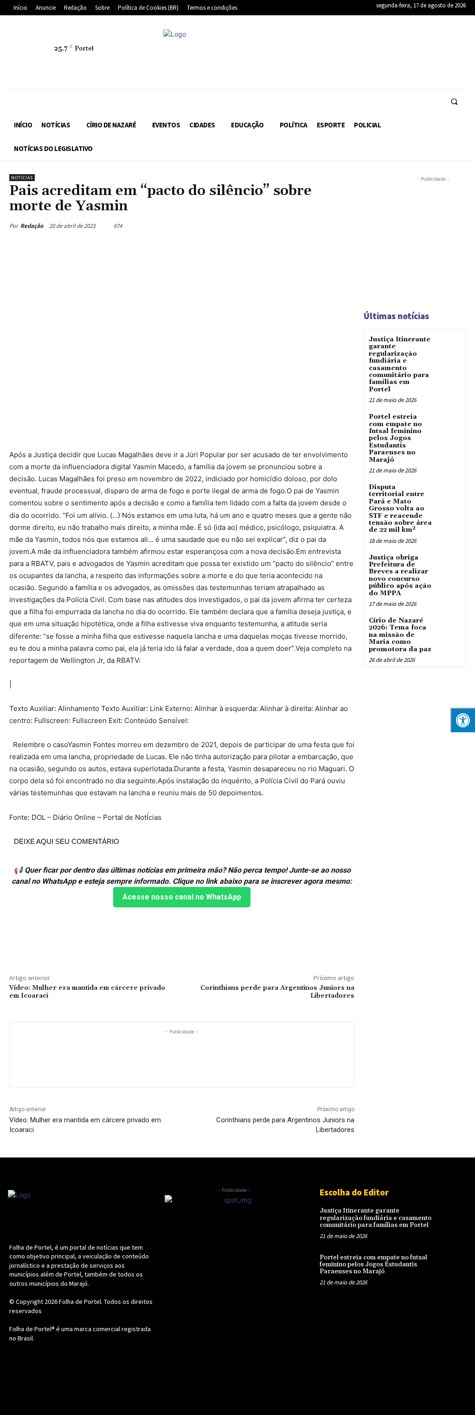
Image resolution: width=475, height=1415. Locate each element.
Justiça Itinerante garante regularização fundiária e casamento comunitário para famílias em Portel (399, 364)
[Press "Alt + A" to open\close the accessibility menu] (462, 720)
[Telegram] (392, 43)
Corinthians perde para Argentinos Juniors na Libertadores (277, 992)
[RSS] (370, 43)
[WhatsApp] (328, 64)
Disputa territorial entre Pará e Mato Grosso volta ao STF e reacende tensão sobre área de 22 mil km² (400, 508)
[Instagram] (349, 43)
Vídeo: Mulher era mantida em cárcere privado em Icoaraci (87, 992)
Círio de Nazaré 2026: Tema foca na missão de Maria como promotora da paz (400, 635)
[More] (187, 939)
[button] (454, 101)
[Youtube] (349, 64)
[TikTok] (413, 43)
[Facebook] (328, 43)
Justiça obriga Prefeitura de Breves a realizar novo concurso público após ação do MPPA (400, 575)
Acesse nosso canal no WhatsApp (181, 897)
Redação (31, 226)
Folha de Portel (80, 1301)
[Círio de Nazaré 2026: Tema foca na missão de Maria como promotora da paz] (449, 627)
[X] (434, 43)
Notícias (22, 178)
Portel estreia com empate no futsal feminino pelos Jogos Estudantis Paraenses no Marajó (395, 438)
